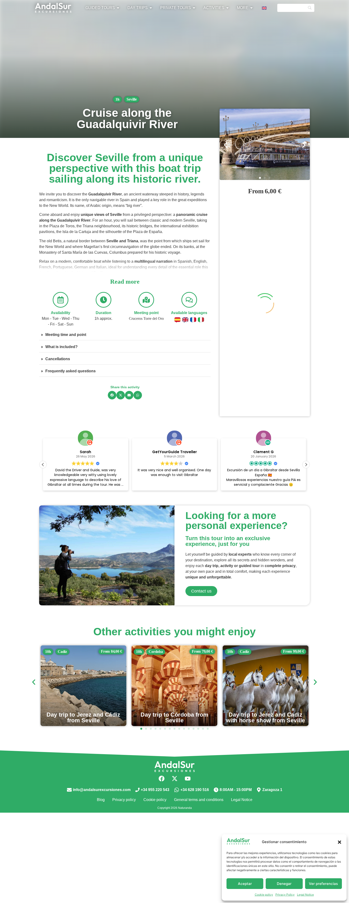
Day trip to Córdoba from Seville (83, 717)
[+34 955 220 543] (137, 790)
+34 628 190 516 (194, 790)
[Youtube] (187, 778)
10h (48, 651)
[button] (339, 842)
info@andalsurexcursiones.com (102, 790)
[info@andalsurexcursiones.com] (69, 789)
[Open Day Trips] (151, 8)
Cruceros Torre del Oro (146, 318)
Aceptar (245, 883)
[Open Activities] (227, 8)
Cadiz (153, 651)
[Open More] (251, 8)
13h (230, 651)
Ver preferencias (323, 883)
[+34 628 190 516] (176, 789)
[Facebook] (161, 778)
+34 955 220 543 (155, 790)
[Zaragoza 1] (258, 789)
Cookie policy (264, 894)
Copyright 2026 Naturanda (174, 808)
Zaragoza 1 (272, 790)
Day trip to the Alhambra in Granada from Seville (265, 717)
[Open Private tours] (194, 8)
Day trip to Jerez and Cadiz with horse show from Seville (174, 717)
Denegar (284, 883)
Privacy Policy (285, 894)
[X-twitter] (174, 778)
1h (117, 99)
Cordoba (65, 651)
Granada (247, 651)
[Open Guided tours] (118, 8)
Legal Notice (305, 894)
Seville (132, 99)
